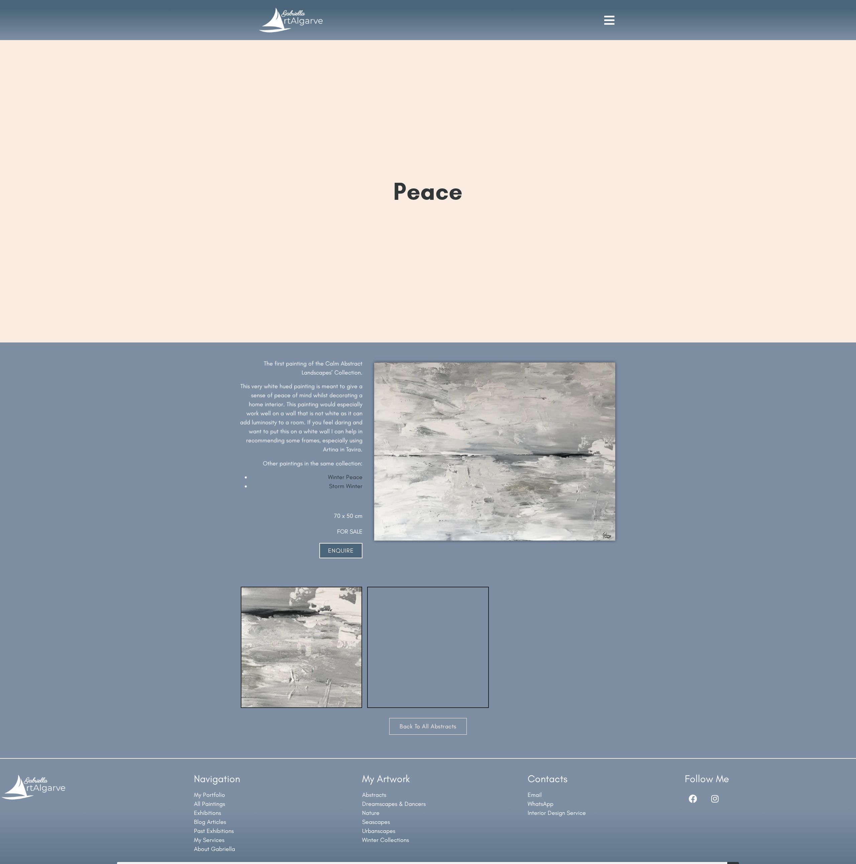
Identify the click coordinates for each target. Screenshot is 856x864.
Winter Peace (345, 477)
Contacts (547, 778)
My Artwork (386, 778)
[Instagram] (715, 798)
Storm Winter (345, 486)
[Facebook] (693, 798)
